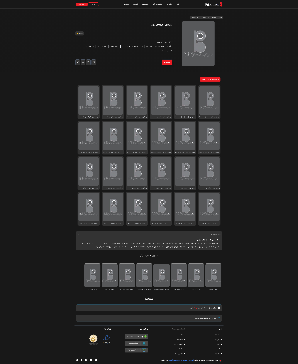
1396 (170, 42)
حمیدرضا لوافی (159, 46)
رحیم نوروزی (126, 46)
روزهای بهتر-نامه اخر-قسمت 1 (209, 224)
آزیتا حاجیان (90, 46)
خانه (178, 4)
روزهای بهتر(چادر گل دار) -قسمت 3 (161, 117)
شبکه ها (170, 4)
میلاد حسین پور (101, 46)
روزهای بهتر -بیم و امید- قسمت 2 (185, 153)
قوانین (218, 344)
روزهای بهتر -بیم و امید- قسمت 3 (161, 153)
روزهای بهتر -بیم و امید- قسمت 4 (137, 153)
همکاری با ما (179, 353)
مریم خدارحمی (114, 46)
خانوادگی (169, 51)
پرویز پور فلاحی (137, 46)
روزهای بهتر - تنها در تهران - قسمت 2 (187, 188)
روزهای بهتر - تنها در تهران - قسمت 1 (211, 188)
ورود (93, 4)
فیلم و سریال (158, 4)
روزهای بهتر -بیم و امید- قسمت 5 (113, 153)
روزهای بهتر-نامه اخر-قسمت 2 (185, 224)
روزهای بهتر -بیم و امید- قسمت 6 (89, 153)
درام (163, 51)
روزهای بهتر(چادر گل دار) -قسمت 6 (89, 117)
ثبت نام (81, 4)
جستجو (126, 4)
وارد (195, 308)
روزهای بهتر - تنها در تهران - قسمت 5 (115, 188)
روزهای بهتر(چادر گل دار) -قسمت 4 (137, 117)
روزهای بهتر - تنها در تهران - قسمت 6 (91, 188)
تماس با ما (216, 353)
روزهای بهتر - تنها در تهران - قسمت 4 (139, 188)
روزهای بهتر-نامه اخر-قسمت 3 (161, 224)
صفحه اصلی (216, 335)
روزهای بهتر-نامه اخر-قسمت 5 (113, 224)
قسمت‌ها (167, 62)
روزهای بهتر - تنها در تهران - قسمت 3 (163, 188)
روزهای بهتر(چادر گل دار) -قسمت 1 (209, 117)
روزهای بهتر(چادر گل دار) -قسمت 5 (113, 117)
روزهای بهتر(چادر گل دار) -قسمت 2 (185, 117)
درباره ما (217, 340)
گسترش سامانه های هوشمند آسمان (181, 360)
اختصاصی (145, 4)
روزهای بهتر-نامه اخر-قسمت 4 (137, 224)
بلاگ (218, 349)
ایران (165, 42)
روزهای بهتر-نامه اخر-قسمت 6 (88, 224)
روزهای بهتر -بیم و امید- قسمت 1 (209, 153)
